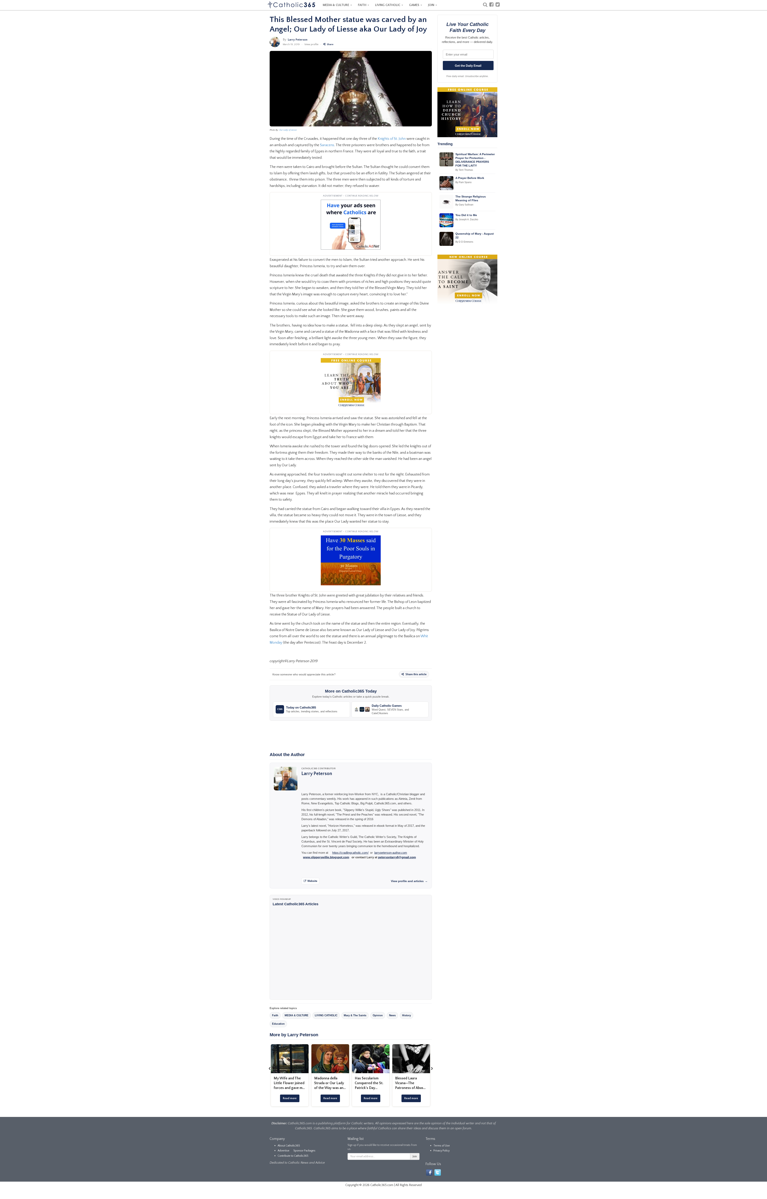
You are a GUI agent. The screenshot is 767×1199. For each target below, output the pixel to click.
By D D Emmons (464, 241)
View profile (311, 44)
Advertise (283, 1150)
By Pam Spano (463, 182)
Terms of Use (441, 1145)
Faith (275, 1015)
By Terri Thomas (464, 170)
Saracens (327, 145)
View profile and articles (409, 881)
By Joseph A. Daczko (466, 219)
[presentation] (269, 1068)
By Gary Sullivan (464, 204)
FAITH (362, 5)
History (406, 1015)
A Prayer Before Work (469, 178)
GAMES (414, 5)
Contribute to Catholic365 (293, 1155)
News (392, 1015)
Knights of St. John (392, 139)
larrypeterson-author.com (390, 852)
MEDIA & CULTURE (336, 5)
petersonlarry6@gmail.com (397, 857)
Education (278, 1023)
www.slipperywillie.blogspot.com (326, 857)
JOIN (431, 5)
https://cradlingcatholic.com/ (350, 852)
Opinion (378, 1015)
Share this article (415, 674)
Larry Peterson (297, 39)
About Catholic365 (289, 1145)
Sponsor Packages (304, 1150)
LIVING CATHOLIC (388, 5)
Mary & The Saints (355, 1015)
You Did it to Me (466, 215)
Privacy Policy (441, 1150)
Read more (290, 1098)
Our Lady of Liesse (288, 130)
